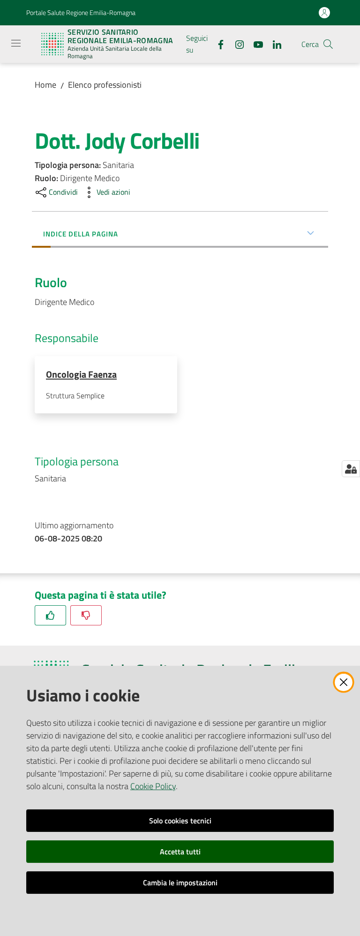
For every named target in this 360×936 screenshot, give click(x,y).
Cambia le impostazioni (180, 882)
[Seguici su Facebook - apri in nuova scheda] (217, 43)
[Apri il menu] (16, 43)
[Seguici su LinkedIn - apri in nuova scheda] (273, 43)
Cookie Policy (153, 786)
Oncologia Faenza (81, 374)
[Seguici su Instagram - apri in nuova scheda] (235, 43)
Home (45, 84)
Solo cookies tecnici (180, 820)
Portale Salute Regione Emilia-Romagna (80, 12)
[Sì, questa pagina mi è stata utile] (50, 615)
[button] (328, 44)
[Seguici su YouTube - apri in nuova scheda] (254, 43)
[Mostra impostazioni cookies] (351, 468)
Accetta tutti (180, 851)
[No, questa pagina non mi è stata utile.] (86, 615)
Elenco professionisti (105, 84)
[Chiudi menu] (326, 18)
